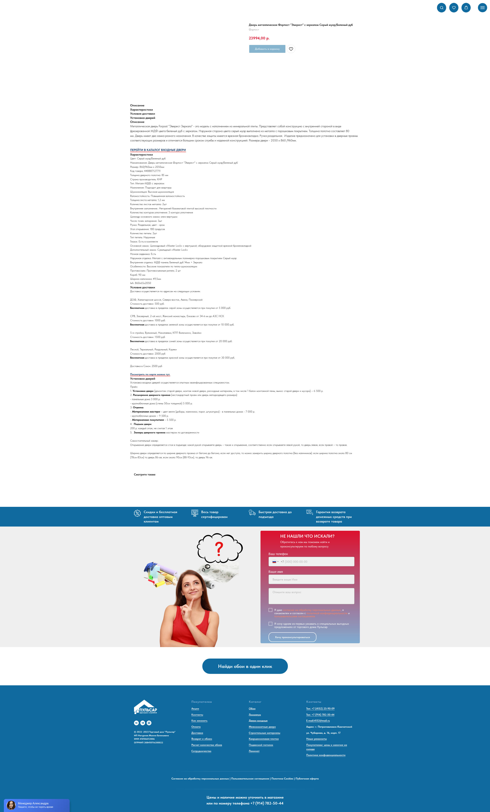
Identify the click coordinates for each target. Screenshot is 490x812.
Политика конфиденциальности (325, 755)
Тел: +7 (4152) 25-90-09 (320, 708)
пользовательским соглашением (294, 616)
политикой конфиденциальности (326, 613)
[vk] (136, 723)
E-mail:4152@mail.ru (318, 720)
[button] (441, 7)
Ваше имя (276, 571)
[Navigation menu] (482, 7)
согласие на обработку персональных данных (312, 609)
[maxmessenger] (149, 723)
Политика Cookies (282, 778)
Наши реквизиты (316, 738)
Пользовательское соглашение (250, 778)
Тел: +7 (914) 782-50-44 (320, 714)
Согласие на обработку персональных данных (200, 778)
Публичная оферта (307, 778)
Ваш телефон (278, 554)
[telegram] (142, 723)
